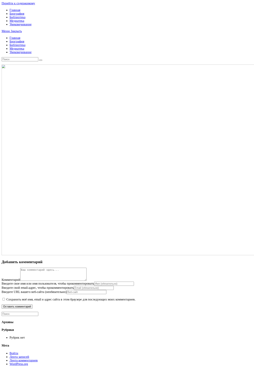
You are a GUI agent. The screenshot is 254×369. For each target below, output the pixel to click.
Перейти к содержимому (18, 3)
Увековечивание (21, 52)
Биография (17, 41)
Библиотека (17, 45)
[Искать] (40, 60)
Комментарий (11, 279)
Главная (15, 38)
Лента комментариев (24, 360)
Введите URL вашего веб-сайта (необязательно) (34, 292)
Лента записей (19, 356)
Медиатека (17, 48)
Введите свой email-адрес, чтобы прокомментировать (38, 287)
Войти (14, 353)
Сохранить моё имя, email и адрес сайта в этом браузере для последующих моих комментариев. (71, 299)
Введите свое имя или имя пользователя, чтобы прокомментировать (48, 283)
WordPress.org (19, 364)
